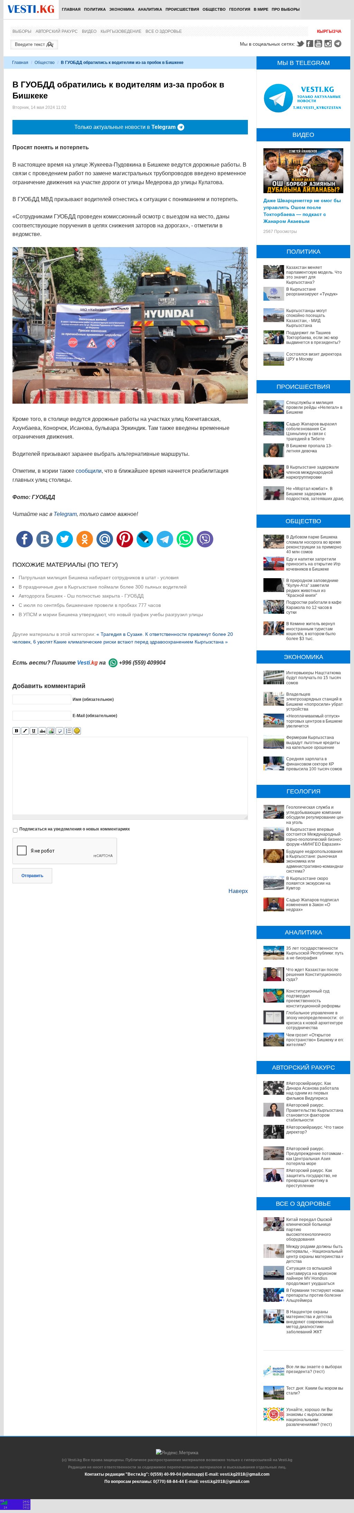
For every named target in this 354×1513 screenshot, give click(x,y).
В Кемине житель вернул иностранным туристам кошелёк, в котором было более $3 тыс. (311, 631)
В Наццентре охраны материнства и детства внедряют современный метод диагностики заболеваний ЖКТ (310, 1321)
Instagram (329, 43)
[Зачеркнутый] (42, 731)
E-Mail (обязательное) (95, 715)
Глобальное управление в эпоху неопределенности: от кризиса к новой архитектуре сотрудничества (315, 1020)
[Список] (68, 731)
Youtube (319, 43)
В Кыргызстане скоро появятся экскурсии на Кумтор (308, 883)
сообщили (89, 471)
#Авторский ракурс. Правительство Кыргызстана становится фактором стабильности (314, 1112)
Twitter (300, 43)
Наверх (238, 891)
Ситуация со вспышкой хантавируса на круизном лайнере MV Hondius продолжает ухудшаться (311, 1276)
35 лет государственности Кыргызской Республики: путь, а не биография (315, 953)
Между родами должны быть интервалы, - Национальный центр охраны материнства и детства (315, 1254)
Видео (89, 31)
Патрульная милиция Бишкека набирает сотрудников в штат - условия (99, 577)
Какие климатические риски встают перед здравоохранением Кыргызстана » (141, 642)
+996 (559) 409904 (142, 663)
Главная (71, 9)
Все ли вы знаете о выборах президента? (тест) (314, 1369)
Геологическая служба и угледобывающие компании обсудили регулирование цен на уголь (315, 815)
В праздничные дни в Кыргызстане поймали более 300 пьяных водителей (103, 587)
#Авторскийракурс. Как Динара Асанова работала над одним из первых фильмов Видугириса (312, 1091)
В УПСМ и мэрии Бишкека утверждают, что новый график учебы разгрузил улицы (111, 614)
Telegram (339, 43)
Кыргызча (329, 31)
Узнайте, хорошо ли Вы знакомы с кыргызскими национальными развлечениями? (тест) (309, 1417)
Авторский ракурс (57, 31)
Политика (95, 9)
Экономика (121, 9)
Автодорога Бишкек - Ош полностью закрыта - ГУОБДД (81, 596)
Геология (239, 9)
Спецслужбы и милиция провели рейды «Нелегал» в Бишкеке (314, 407)
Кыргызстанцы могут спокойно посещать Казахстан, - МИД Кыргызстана (306, 318)
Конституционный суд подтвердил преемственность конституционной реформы (313, 998)
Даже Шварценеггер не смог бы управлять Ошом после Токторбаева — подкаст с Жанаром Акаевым (302, 210)
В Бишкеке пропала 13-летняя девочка (309, 448)
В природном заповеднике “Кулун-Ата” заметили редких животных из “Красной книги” (312, 588)
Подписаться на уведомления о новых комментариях (74, 829)
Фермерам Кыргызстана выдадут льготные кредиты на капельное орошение (313, 742)
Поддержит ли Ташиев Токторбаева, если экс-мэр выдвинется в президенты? (313, 337)
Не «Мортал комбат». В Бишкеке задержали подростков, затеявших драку (315, 493)
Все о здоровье (164, 31)
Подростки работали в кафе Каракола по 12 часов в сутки (314, 607)
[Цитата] (60, 731)
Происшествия (182, 9)
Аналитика (150, 9)
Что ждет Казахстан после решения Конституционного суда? (314, 974)
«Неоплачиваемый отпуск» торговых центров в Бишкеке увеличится (314, 721)
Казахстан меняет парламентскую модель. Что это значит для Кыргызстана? (314, 275)
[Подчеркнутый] (34, 731)
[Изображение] (51, 731)
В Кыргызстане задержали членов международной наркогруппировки (312, 472)
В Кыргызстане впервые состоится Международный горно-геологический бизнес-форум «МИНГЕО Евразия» (314, 837)
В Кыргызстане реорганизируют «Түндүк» (312, 292)
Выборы (21, 31)
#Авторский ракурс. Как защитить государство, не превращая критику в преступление (311, 1178)
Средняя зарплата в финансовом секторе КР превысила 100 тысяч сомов (314, 763)
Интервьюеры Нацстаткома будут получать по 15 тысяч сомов (313, 677)
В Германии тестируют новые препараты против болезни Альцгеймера (315, 1295)
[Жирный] (16, 731)
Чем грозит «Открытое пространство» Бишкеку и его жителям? (315, 1040)
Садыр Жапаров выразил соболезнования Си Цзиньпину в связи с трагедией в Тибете (311, 431)
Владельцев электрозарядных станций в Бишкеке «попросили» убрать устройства (315, 702)
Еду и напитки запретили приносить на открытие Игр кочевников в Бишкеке (313, 564)
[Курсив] (25, 731)
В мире (261, 9)
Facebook (310, 43)
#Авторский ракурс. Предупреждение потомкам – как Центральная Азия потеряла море (315, 1156)
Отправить (32, 875)
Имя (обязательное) (93, 699)
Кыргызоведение (121, 31)
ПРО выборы (286, 9)
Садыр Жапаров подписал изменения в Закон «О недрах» (312, 905)
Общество (214, 9)
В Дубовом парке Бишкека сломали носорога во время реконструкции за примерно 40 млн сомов (314, 544)
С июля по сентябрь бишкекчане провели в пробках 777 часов (90, 605)
